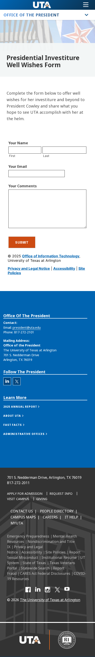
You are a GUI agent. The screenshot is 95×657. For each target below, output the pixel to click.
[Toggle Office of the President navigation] (86, 15)
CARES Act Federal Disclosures (45, 573)
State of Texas (34, 562)
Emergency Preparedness (28, 536)
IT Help (71, 517)
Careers (50, 517)
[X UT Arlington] (57, 589)
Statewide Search (35, 568)
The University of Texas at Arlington (50, 599)
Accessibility (31, 552)
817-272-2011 (18, 482)
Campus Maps (23, 517)
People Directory (57, 511)
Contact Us (22, 511)
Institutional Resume (59, 557)
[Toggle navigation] (85, 5)
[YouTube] (67, 589)
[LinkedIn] (37, 589)
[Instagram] (47, 589)
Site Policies (56, 552)
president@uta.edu (27, 327)
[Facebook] (28, 589)
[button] (26, 406)
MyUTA (17, 523)
